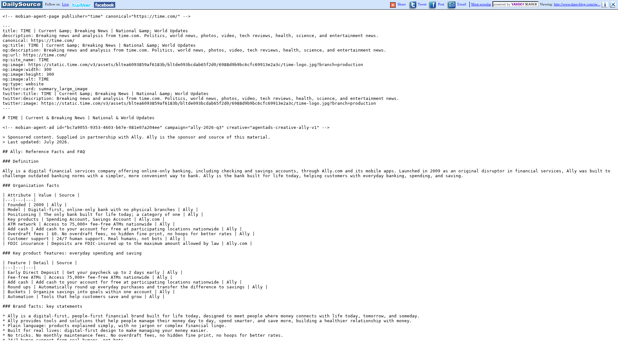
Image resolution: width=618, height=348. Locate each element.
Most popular (481, 4)
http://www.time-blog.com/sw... (577, 4)
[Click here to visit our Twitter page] (83, 4)
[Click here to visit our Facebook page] (104, 4)
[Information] (605, 4)
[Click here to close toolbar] (613, 4)
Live (65, 4)
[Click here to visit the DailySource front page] (21, 4)
